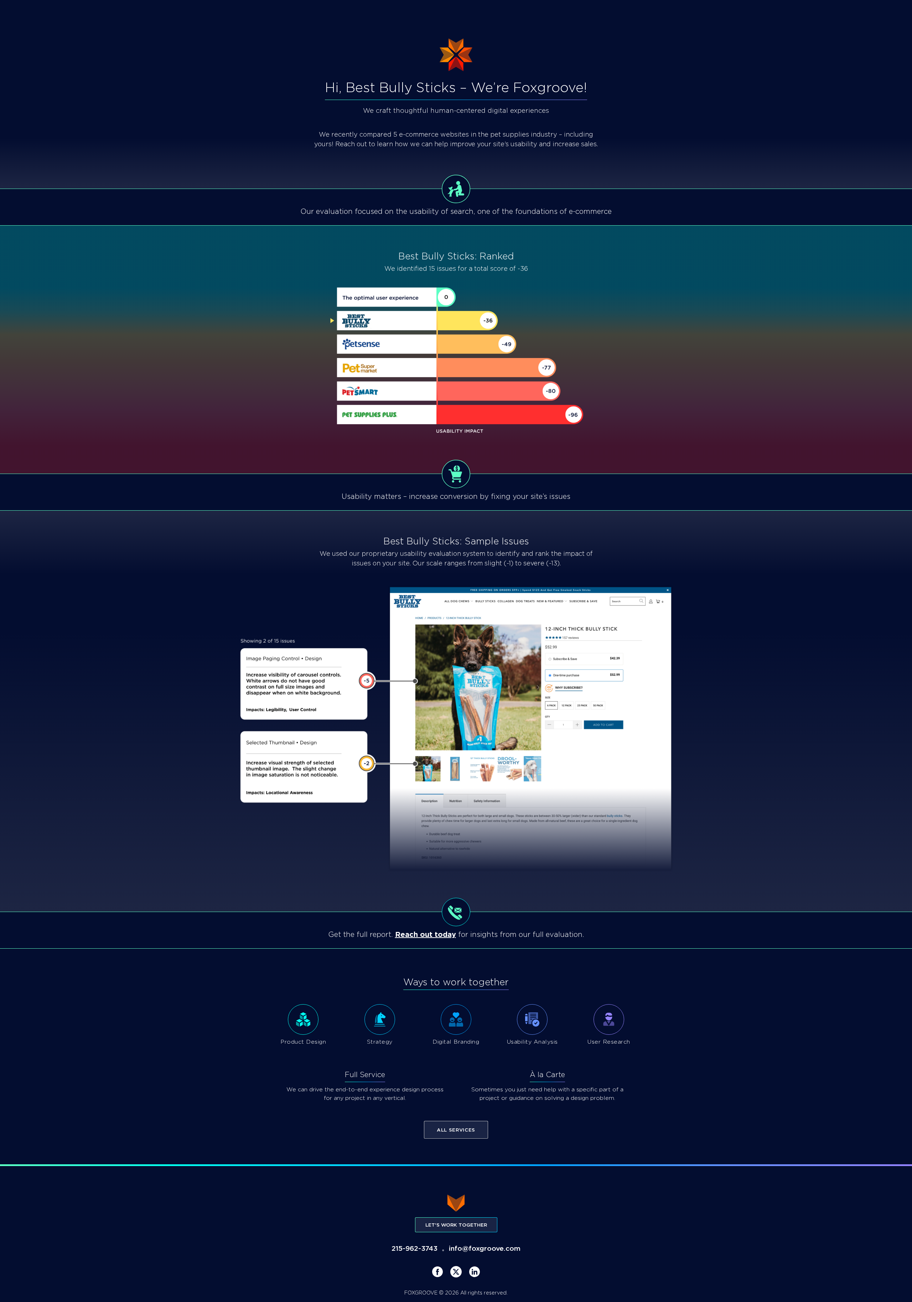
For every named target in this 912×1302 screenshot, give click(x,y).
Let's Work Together (456, 1225)
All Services (456, 1130)
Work (103, 13)
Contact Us (859, 13)
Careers (205, 13)
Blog (170, 13)
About (137, 13)
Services (67, 13)
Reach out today (425, 934)
